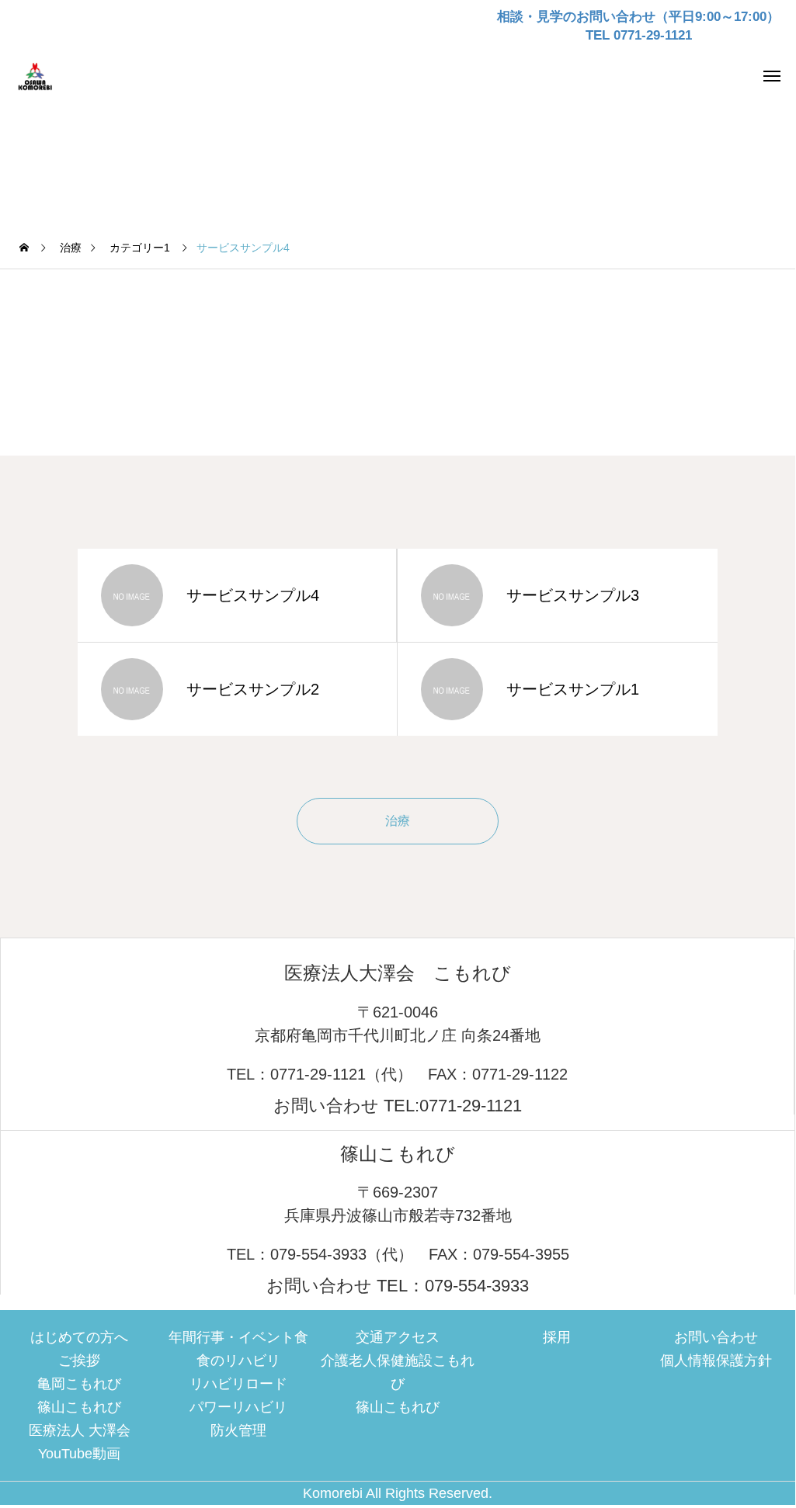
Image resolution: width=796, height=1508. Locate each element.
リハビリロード (238, 1384)
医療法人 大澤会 (79, 1430)
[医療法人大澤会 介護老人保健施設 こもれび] (42, 75)
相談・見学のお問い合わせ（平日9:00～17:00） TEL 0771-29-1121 (638, 26)
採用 (557, 1337)
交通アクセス (398, 1337)
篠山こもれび (79, 1407)
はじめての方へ (79, 1337)
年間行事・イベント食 (238, 1337)
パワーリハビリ (238, 1407)
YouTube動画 (79, 1453)
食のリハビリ (238, 1360)
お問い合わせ (716, 1337)
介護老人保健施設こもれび (397, 1372)
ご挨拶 (79, 1360)
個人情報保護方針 (716, 1360)
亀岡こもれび (79, 1384)
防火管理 (238, 1430)
